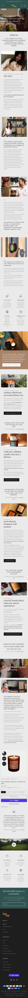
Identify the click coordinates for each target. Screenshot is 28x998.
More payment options (14, 803)
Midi (9, 792)
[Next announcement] (25, 1)
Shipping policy (22, 993)
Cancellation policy (19, 995)
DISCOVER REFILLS (11, 479)
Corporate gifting (6, 969)
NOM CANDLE (20, 651)
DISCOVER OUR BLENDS (13, 634)
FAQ (3, 942)
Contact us (5, 940)
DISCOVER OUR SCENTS (11, 364)
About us (4, 923)
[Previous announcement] (2, 1)
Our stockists (5, 961)
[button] (2, 5)
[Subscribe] (23, 904)
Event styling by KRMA (7, 926)
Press (4, 929)
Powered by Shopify (15, 991)
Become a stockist (6, 964)
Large (14, 792)
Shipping (9, 787)
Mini (3, 792)
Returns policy (5, 948)
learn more (10, 560)
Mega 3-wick (21, 792)
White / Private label (7, 967)
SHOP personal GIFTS (13, 413)
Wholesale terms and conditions (9, 953)
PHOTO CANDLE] (20, 429)
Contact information (10, 995)
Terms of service (14, 993)
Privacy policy (5, 945)
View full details (4, 806)
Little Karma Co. (8, 991)
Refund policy (7, 993)
